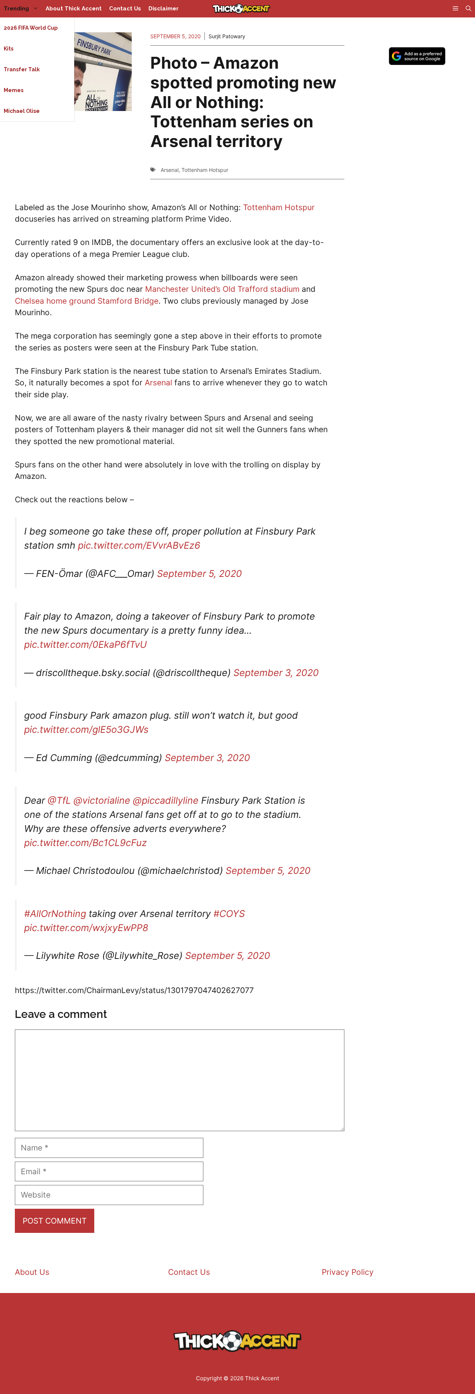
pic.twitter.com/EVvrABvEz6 (139, 545)
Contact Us (125, 8)
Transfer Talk (22, 69)
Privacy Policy (348, 1272)
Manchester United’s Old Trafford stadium (222, 289)
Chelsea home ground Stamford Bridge (86, 301)
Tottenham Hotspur (204, 170)
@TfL (59, 800)
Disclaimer (163, 8)
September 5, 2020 (199, 573)
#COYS (229, 913)
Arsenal (169, 170)
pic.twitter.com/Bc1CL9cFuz (85, 842)
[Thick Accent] (241, 8)
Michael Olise (22, 111)
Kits (8, 49)
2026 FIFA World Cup (31, 28)
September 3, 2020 (276, 672)
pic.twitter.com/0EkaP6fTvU (85, 644)
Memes (13, 90)
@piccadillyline (166, 800)
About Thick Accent (74, 8)
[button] (468, 8)
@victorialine (101, 800)
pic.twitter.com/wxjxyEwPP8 (86, 927)
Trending (16, 8)
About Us (32, 1272)
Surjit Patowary (227, 36)
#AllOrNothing (55, 913)
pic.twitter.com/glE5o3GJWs (86, 729)
